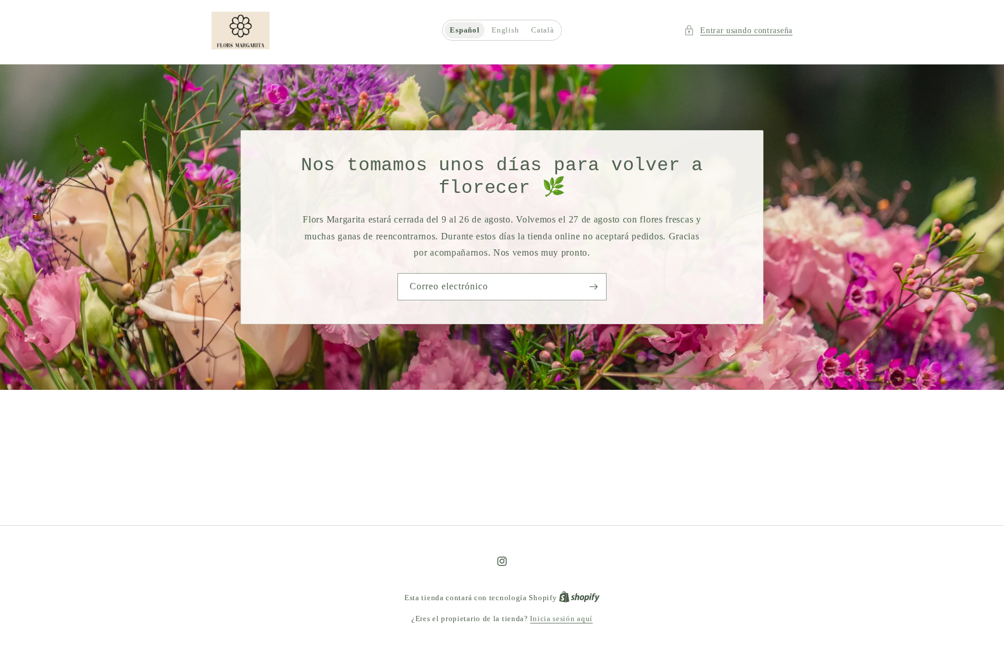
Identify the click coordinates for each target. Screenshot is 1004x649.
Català (542, 30)
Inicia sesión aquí (561, 618)
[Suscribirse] (593, 286)
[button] (738, 30)
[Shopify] (579, 597)
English (505, 30)
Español (464, 30)
